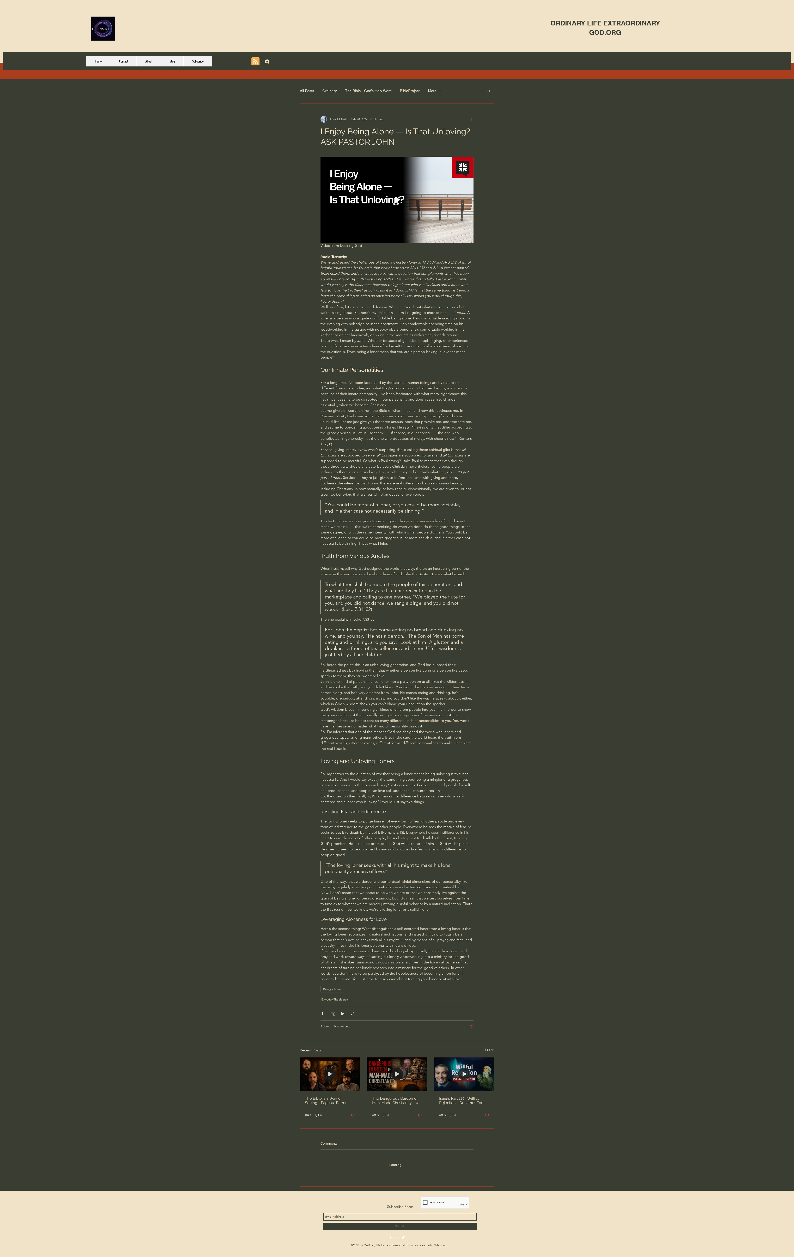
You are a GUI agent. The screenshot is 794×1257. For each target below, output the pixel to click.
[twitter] (403, 1234)
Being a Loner (332, 989)
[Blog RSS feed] (255, 61)
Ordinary (329, 91)
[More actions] (471, 119)
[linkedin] (397, 1234)
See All (489, 1049)
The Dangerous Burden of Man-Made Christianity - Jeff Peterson (397, 1100)
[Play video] (397, 200)
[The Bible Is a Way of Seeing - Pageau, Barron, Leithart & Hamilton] (330, 1074)
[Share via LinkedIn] (343, 1014)
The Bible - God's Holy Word (368, 91)
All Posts (307, 91)
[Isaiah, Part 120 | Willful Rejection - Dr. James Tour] (464, 1074)
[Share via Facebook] (322, 1014)
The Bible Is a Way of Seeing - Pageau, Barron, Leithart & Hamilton (326, 1100)
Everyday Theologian (334, 999)
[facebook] (391, 1234)
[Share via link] (353, 1014)
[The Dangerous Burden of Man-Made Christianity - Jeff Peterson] (397, 1074)
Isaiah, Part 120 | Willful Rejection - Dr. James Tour (462, 1100)
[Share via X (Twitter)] (333, 1014)
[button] (489, 91)
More (432, 91)
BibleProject (410, 91)
